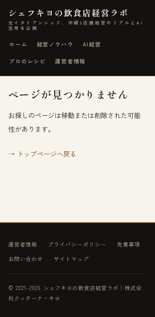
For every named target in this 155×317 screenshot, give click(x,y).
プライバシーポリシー (77, 244)
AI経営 (92, 44)
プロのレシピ (27, 61)
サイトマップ (71, 259)
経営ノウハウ (55, 44)
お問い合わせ (25, 259)
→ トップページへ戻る (42, 154)
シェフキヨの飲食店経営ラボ (75, 19)
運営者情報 (70, 61)
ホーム (18, 44)
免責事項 (128, 244)
